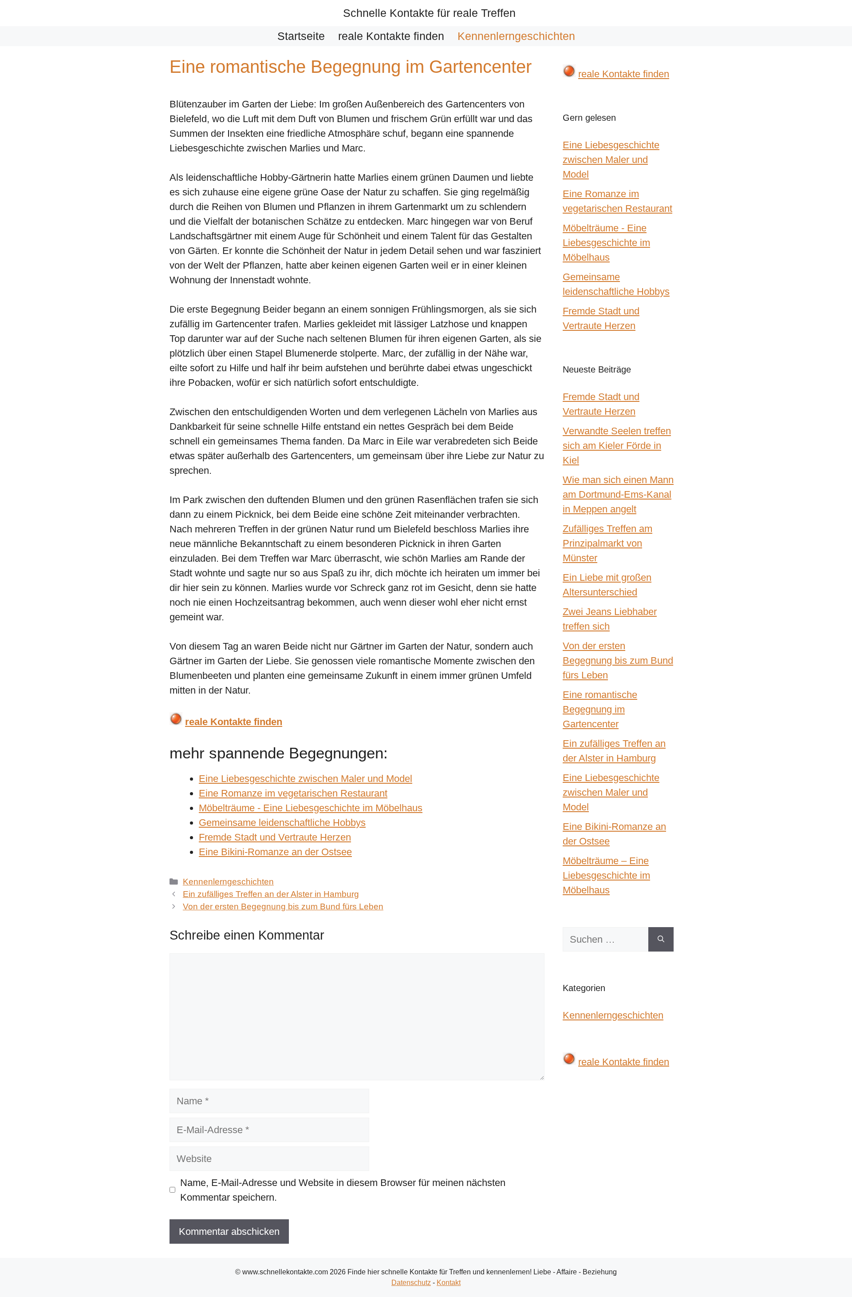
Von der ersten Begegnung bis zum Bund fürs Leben (283, 906)
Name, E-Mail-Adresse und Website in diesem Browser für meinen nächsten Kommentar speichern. (342, 1190)
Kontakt (449, 1282)
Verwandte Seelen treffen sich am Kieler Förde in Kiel (617, 445)
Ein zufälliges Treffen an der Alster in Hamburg (271, 894)
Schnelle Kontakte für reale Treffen (429, 13)
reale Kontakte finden (391, 36)
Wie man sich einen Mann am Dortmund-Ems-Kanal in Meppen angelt (618, 494)
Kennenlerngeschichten (516, 36)
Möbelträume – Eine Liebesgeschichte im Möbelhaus (606, 875)
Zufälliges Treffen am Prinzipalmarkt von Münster (607, 543)
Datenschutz (411, 1282)
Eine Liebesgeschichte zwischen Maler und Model (611, 792)
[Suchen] (661, 939)
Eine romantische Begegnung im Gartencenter (600, 709)
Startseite (301, 36)
